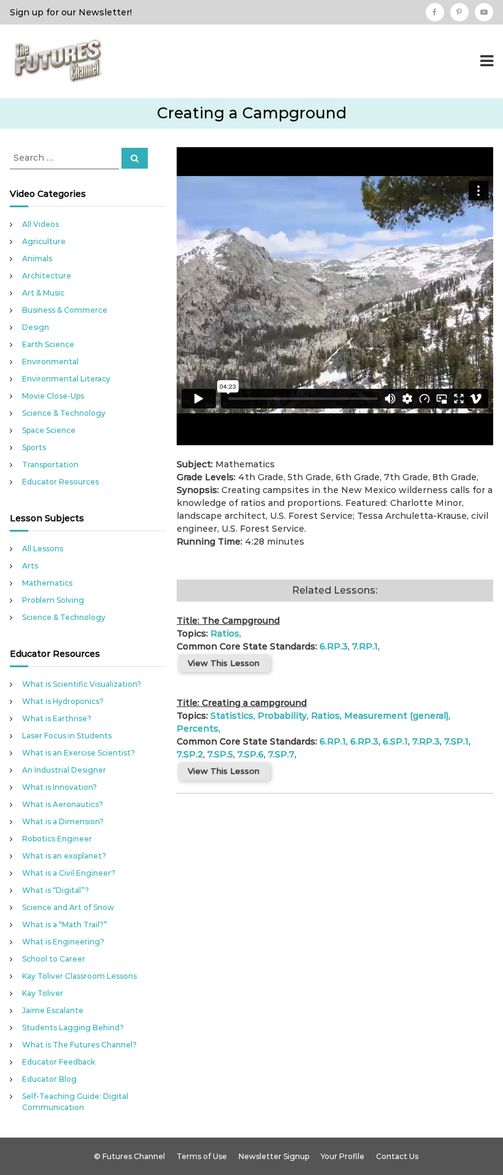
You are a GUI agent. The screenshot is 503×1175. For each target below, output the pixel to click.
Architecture (46, 275)
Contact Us (397, 1156)
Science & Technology (64, 413)
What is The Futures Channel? (79, 1044)
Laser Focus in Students (67, 735)
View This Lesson (223, 663)
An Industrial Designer (64, 770)
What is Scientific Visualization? (81, 684)
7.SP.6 (250, 754)
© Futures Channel (129, 1156)
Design (35, 327)
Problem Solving (53, 600)
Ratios (224, 633)
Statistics (231, 715)
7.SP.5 (220, 754)
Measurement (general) (396, 715)
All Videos (40, 224)
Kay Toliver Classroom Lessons (79, 976)
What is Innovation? (59, 787)
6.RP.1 (333, 741)
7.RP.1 (365, 646)
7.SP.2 (190, 754)
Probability (282, 715)
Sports (34, 447)
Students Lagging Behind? (73, 1027)
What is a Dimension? (63, 821)
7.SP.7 (281, 754)
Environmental (50, 361)
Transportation (50, 464)
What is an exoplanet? (64, 855)
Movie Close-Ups (53, 395)
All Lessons (42, 548)
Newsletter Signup (274, 1156)
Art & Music (43, 292)
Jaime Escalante (52, 1010)
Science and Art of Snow (68, 907)
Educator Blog (49, 1079)
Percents (197, 728)
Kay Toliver (42, 993)
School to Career (53, 958)
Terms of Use (202, 1156)
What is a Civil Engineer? (68, 873)
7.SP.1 (456, 741)
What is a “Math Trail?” (64, 924)
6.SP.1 (395, 741)
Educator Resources (60, 481)
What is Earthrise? (56, 718)
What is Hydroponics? (63, 701)
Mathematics (47, 583)
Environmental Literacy (66, 378)
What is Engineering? (63, 941)
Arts (30, 565)
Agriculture (44, 241)
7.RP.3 (426, 741)
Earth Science (48, 344)
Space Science (48, 430)
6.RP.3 (334, 646)
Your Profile (342, 1156)
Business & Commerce (64, 310)
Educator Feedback (58, 1061)
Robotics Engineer (57, 838)
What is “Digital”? (55, 890)
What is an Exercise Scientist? (78, 752)
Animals (37, 258)
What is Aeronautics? (62, 804)
